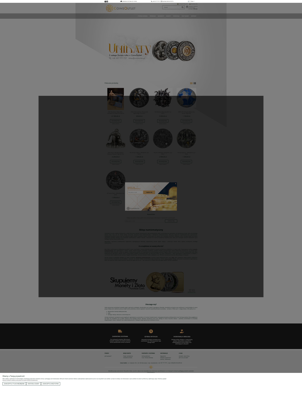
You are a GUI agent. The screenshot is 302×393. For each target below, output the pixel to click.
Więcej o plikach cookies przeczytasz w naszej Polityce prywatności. (20, 380)
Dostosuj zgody (33, 383)
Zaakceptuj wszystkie (51, 383)
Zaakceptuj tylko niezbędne (14, 383)
